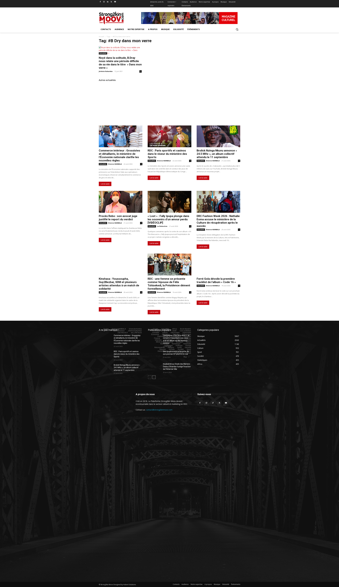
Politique (179, 346)
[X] (111, 1)
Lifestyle (187, 340)
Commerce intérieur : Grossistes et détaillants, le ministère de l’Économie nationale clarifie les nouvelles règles (119, 155)
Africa (174, 329)
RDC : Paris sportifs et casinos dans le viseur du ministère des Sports (167, 154)
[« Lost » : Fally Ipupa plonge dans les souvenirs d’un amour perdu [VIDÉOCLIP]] (169, 202)
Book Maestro (185, 329)
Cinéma (166, 331)
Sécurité (188, 347)
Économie (155, 334)
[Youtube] (115, 1)
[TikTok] (212, 403)
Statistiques (162, 351)
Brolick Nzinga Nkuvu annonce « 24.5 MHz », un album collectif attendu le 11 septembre (217, 154)
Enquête (176, 334)
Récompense (159, 347)
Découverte (175, 333)
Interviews (169, 340)
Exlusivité (187, 336)
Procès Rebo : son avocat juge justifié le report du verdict (118, 217)
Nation (188, 342)
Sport (189, 349)
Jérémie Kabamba (106, 71)
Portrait (188, 346)
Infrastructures (176, 338)
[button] (237, 29)
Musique (179, 342)
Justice (178, 340)
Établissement (162, 336)
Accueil (101, 36)
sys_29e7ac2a (136, 333)
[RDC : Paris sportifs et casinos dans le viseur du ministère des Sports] (169, 136)
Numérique (176, 344)
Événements (176, 336)
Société (181, 349)
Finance (157, 338)
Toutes (106, 329)
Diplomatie (187, 333)
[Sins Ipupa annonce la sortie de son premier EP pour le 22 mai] (154, 354)
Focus (165, 338)
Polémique (168, 346)
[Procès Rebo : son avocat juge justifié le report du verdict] (120, 202)
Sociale (172, 349)
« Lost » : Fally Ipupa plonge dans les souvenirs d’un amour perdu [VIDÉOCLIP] (168, 219)
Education (166, 334)
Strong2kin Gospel (177, 351)
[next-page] (154, 377)
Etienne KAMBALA (115, 164)
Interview (158, 340)
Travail (188, 353)
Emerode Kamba (135, 329)
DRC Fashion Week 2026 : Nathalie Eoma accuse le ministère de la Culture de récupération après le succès (218, 221)
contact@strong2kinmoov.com (159, 409)
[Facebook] (100, 1)
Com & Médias (185, 331)
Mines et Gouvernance (164, 342)
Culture (165, 333)
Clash (174, 331)
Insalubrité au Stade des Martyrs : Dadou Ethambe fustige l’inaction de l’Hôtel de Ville (177, 366)
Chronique (156, 331)
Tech (189, 351)
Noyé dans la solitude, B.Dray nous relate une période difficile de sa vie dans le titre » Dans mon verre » (120, 62)
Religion (171, 347)
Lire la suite (105, 184)
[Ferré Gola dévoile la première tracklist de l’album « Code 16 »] (218, 264)
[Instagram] (104, 1)
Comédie (155, 333)
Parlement (187, 344)
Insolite (188, 338)
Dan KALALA (123, 333)
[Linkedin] (107, 1)
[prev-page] (149, 377)
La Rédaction (162, 226)
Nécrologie (164, 344)
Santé (179, 347)
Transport (179, 353)
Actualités (103, 53)
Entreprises (186, 334)
